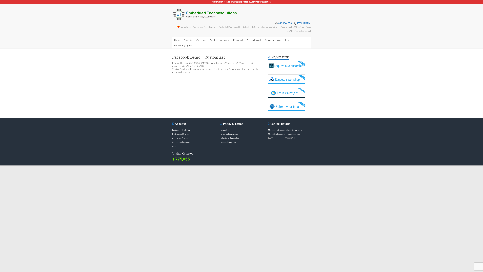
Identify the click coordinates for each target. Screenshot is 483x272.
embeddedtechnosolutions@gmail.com (286, 130)
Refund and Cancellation (229, 138)
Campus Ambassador (181, 142)
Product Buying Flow (183, 45)
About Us (188, 40)
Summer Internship (273, 40)
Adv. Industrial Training (219, 40)
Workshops (201, 40)
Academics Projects (180, 138)
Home (177, 40)
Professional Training (180, 134)
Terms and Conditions (229, 134)
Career (174, 146)
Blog (287, 40)
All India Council (254, 40)
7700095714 (304, 23)
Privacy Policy (225, 130)
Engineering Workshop (181, 130)
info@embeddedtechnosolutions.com (285, 134)
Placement (238, 40)
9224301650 (285, 23)
